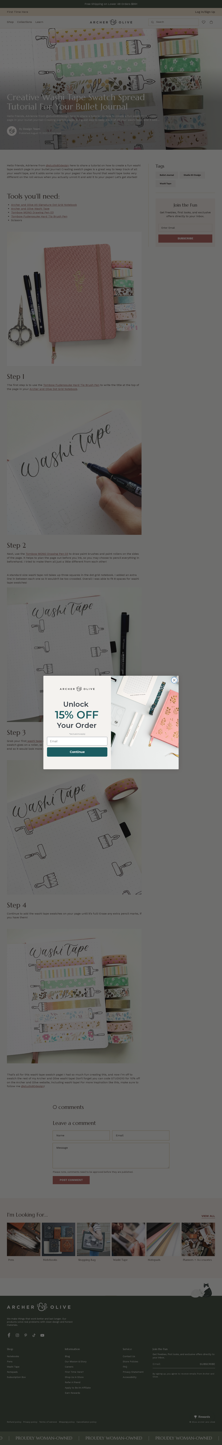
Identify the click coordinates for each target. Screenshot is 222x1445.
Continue (77, 752)
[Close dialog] (174, 680)
